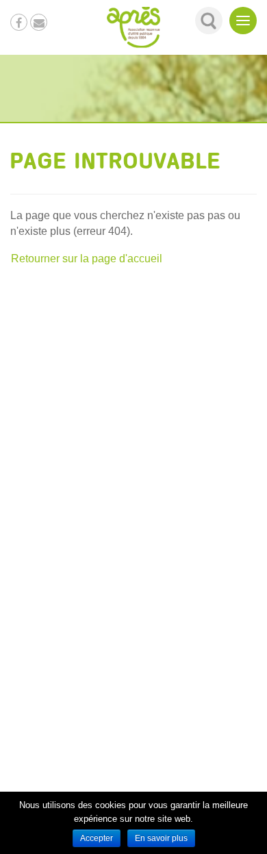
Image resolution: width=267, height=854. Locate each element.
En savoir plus (161, 838)
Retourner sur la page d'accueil (86, 258)
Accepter (96, 838)
